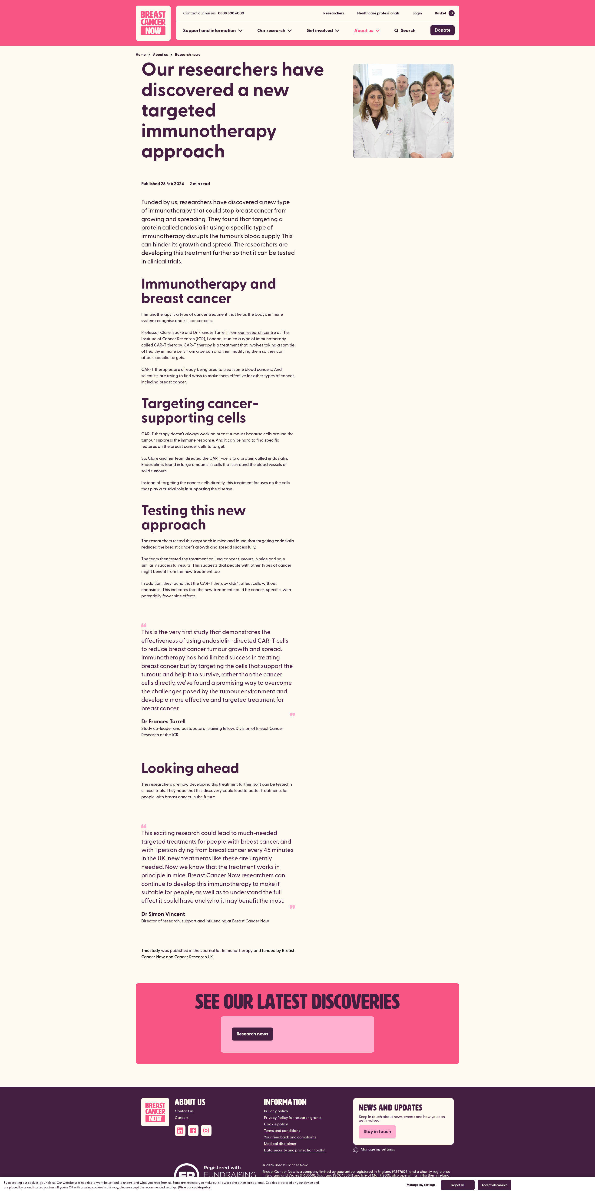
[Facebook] (193, 1130)
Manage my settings (378, 1149)
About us (160, 55)
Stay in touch (377, 1131)
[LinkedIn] (180, 1130)
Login (417, 13)
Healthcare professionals (378, 13)
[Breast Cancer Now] (155, 1112)
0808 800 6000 (231, 13)
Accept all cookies (494, 1185)
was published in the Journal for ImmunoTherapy (207, 951)
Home (141, 55)
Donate (442, 30)
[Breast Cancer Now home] (153, 23)
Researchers (333, 13)
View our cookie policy (195, 1187)
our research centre (257, 333)
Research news (187, 55)
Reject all (457, 1185)
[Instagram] (206, 1130)
